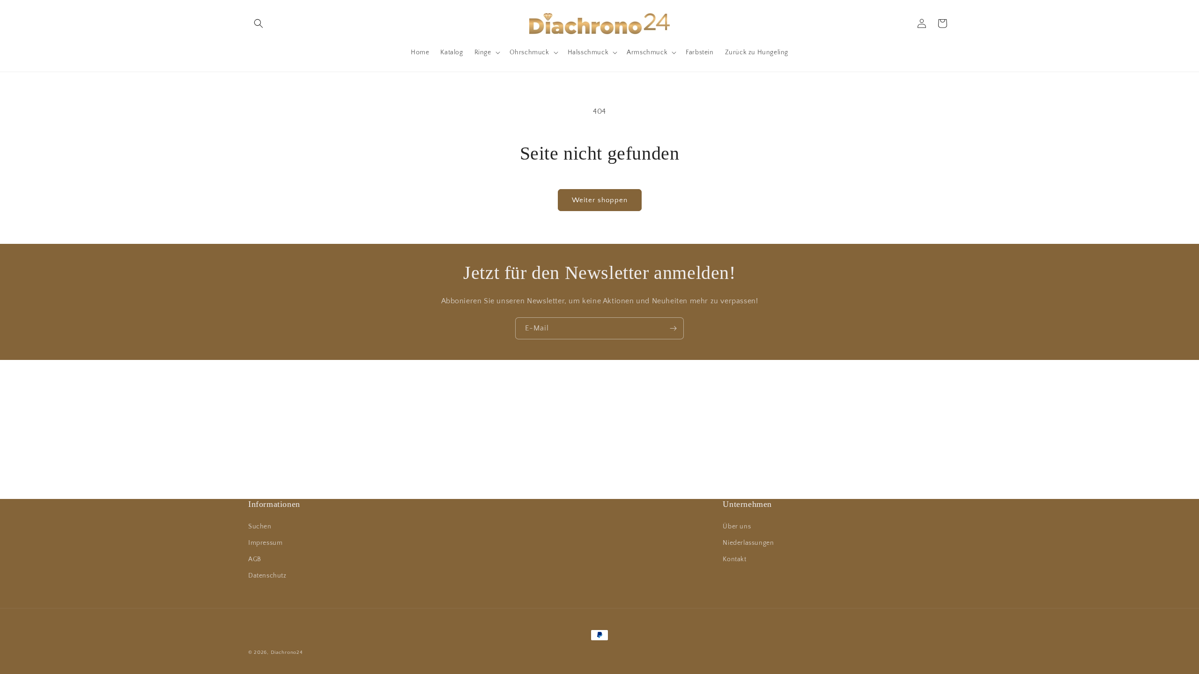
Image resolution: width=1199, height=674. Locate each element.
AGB (254, 559)
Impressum (265, 543)
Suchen (260, 526)
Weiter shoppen (600, 200)
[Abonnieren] (673, 328)
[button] (258, 23)
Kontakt (734, 559)
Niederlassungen (748, 543)
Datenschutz (267, 575)
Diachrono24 (287, 652)
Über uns (737, 526)
